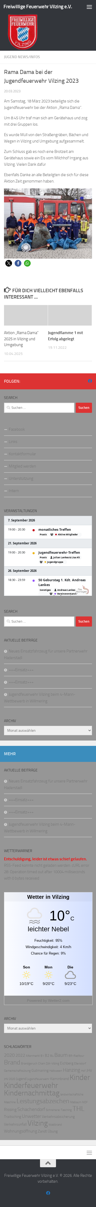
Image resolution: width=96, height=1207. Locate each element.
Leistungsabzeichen (43, 1101)
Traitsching (12, 1116)
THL (78, 1109)
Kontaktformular (22, 454)
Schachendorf (31, 1109)
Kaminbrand (59, 1079)
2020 (9, 1055)
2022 (20, 1055)
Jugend (21, 1079)
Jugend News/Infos (22, 57)
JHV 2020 (9, 1079)
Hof (83, 1071)
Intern (14, 490)
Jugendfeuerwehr (38, 1079)
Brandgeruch (29, 1063)
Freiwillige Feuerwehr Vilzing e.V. (37, 6)
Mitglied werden (22, 466)
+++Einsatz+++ (21, 669)
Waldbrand (55, 1124)
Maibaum (75, 1102)
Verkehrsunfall (15, 1124)
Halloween (55, 1071)
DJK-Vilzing (52, 1063)
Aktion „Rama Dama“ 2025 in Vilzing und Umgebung (21, 338)
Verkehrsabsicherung (58, 1116)
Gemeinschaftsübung (17, 1071)
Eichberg (66, 1063)
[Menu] (89, 6)
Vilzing (37, 1123)
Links (13, 441)
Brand (12, 1062)
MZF (85, 1102)
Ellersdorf (80, 1063)
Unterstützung (21, 478)
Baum (61, 1055)
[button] (8, 263)
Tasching (66, 1110)
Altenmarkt (33, 1056)
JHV (89, 1070)
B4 (52, 1056)
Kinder (80, 1077)
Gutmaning (40, 1070)
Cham (41, 1063)
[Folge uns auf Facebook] (90, 381)
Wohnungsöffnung (20, 1131)
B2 (47, 1055)
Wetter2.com (59, 1000)
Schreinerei (53, 1110)
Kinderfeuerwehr (31, 1085)
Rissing (10, 1109)
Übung (53, 1131)
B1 (42, 1056)
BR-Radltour (76, 1056)
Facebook (17, 429)
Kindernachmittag (31, 1093)
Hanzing (71, 1070)
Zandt (42, 1131)
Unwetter (31, 1116)
